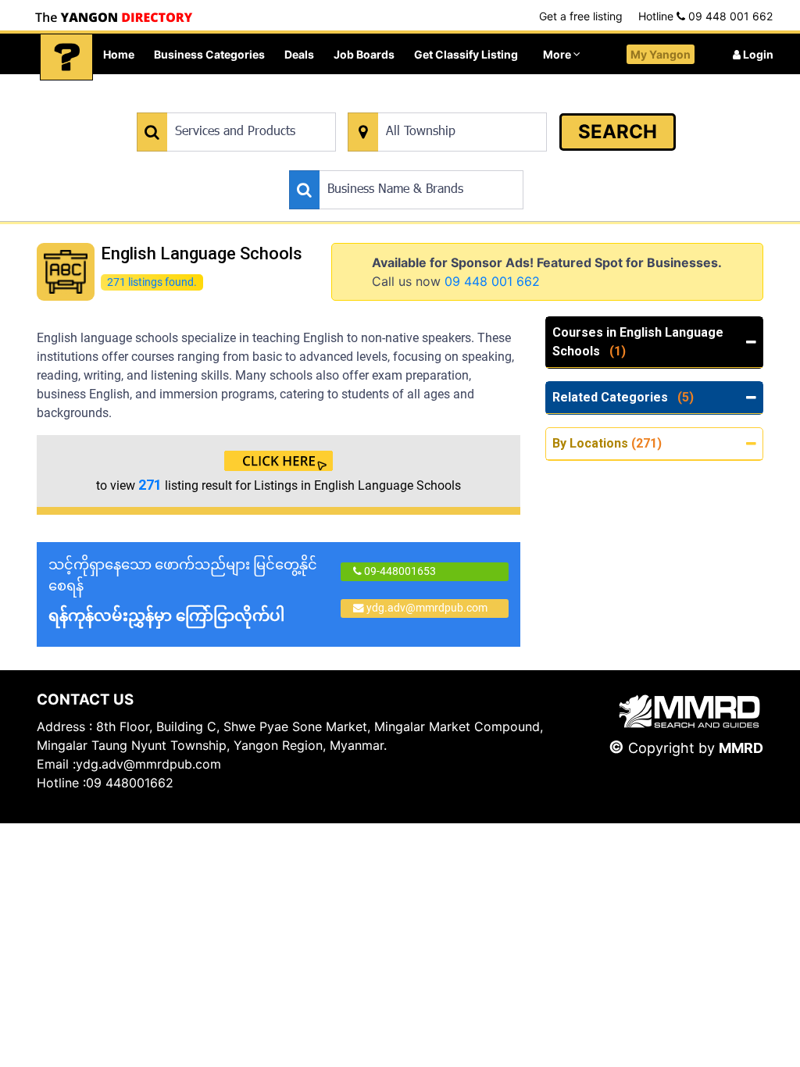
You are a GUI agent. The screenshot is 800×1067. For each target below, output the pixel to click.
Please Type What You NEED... (210, 104)
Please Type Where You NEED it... (428, 104)
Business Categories (209, 54)
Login (757, 54)
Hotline (705, 16)
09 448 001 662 (492, 281)
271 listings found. (151, 281)
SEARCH (617, 131)
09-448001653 (399, 571)
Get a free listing (581, 16)
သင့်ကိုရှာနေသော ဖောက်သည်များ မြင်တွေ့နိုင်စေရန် (182, 590)
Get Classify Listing (466, 54)
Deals (299, 54)
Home (118, 54)
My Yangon (660, 54)
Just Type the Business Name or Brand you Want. (406, 162)
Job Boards (364, 54)
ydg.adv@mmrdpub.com (427, 607)
